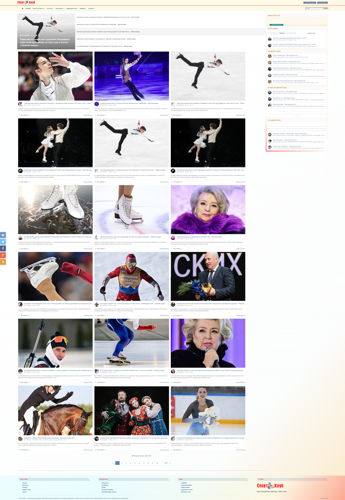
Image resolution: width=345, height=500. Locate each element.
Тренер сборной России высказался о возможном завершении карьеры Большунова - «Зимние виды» (211, 303)
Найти (325, 8)
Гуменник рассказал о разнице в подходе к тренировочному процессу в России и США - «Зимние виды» (58, 103)
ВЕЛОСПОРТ (105, 483)
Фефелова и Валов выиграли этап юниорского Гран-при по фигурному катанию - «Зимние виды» (58, 170)
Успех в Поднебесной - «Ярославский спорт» (285, 55)
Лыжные (82, 8)
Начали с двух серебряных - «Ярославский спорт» (287, 146)
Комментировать (88, 115)
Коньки (90, 8)
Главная (28, 8)
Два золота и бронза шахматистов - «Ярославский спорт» (289, 81)
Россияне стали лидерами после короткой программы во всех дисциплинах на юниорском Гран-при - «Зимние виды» (58, 303)
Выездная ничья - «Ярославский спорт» (284, 98)
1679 (165, 463)
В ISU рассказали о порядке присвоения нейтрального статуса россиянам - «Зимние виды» (132, 370)
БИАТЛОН (25, 485)
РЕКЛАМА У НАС (185, 492)
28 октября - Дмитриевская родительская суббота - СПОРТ (289, 38)
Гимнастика (26, 489)
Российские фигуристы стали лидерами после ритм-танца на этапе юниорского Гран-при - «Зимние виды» (211, 170)
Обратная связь (186, 485)
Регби (103, 487)
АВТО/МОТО (59, 8)
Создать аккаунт (310, 2)
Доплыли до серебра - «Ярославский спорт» (285, 74)
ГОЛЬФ (24, 492)
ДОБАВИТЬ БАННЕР (276, 24)
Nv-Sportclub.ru (324, 498)
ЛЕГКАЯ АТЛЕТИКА (107, 489)
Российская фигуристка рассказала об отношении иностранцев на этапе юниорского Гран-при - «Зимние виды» (58, 237)
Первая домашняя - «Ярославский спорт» (284, 104)
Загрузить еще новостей (142, 456)
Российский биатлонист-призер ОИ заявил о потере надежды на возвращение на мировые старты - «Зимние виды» (58, 370)
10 (157, 463)
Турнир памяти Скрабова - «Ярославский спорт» (286, 61)
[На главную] (26, 2)
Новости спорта (38, 8)
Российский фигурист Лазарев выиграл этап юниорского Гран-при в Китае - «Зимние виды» (133, 170)
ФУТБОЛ (49, 8)
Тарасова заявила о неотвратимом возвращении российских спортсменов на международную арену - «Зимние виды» (211, 370)
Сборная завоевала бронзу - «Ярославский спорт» (287, 68)
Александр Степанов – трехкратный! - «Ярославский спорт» (290, 133)
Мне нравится (25, 115)
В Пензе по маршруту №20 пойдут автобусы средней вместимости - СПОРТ (294, 44)
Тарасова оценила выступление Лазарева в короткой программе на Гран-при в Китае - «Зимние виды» (211, 103)
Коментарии (185, 487)
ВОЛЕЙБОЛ (105, 485)
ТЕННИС (24, 483)
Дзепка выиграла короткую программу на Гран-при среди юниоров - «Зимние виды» (130, 237)
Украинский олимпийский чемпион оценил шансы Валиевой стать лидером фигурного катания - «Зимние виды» (211, 438)
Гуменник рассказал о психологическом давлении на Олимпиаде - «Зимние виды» (129, 103)
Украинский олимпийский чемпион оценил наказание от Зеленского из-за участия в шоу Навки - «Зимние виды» (134, 438)
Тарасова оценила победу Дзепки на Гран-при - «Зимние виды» (199, 237)
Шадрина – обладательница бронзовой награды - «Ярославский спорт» (49, 438)
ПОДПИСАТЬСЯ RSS (187, 489)
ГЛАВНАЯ (184, 483)
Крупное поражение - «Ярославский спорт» (285, 91)
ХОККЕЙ (24, 487)
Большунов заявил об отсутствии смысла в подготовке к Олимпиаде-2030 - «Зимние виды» (132, 303)
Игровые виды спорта (109, 492)
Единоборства (71, 8)
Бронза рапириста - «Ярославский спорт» (285, 140)
